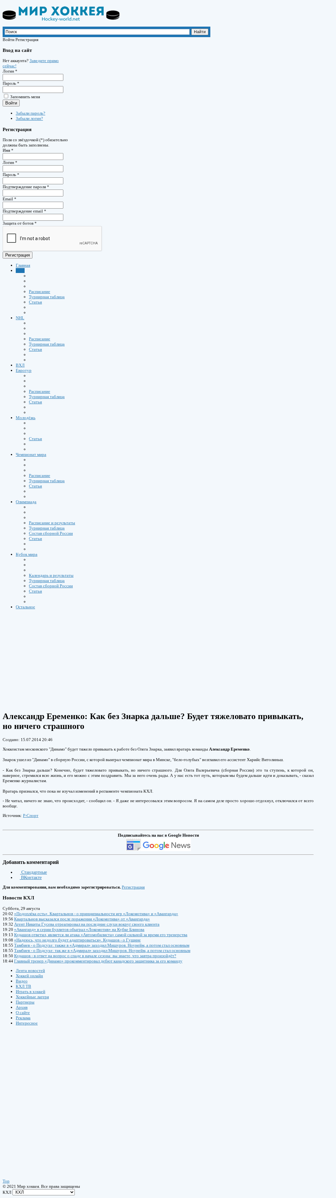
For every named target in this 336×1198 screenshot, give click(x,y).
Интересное (27, 1023)
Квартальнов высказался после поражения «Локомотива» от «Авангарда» (82, 918)
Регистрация (17, 255)
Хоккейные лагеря (32, 996)
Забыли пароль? (30, 113)
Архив (22, 1007)
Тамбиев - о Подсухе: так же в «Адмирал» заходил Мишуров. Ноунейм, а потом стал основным (102, 950)
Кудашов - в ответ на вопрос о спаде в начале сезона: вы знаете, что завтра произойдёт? (95, 955)
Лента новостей (30, 970)
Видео (22, 981)
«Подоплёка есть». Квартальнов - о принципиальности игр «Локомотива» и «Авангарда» (96, 913)
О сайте (23, 1012)
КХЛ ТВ (23, 986)
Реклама (23, 1017)
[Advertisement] (42, 1096)
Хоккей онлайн (29, 975)
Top (6, 1181)
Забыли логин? (29, 118)
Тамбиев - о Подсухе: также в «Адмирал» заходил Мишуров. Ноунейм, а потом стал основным (101, 945)
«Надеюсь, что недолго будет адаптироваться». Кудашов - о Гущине (77, 940)
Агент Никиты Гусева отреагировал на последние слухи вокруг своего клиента (86, 924)
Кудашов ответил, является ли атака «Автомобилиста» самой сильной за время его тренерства (100, 934)
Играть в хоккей (30, 991)
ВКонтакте (31, 877)
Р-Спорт (30, 815)
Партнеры (25, 1002)
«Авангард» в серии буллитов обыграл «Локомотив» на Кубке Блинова (79, 929)
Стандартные (33, 872)
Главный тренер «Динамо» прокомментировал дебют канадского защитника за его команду (98, 961)
